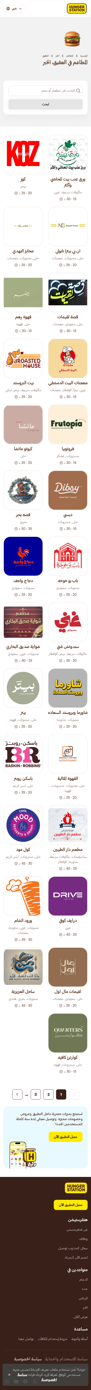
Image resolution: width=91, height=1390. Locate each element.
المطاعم (69, 55)
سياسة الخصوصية (28, 1359)
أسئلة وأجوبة (80, 1339)
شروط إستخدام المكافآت (52, 1339)
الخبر (57, 55)
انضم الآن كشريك (76, 1257)
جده (85, 1289)
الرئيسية (84, 55)
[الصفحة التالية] (17, 1094)
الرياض (83, 1298)
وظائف (83, 1239)
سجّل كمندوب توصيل (73, 1248)
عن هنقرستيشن (77, 1229)
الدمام (83, 1279)
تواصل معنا (26, 1339)
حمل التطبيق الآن (65, 1137)
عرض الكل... (80, 1317)
